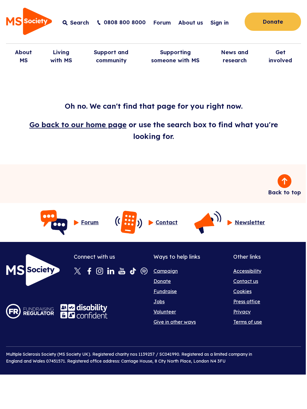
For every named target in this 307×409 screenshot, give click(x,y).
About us (190, 22)
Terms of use (247, 322)
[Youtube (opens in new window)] (122, 271)
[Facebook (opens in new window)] (88, 271)
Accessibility (247, 271)
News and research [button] (234, 56)
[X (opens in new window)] (77, 271)
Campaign (166, 271)
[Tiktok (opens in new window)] (133, 271)
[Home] (29, 22)
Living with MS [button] (61, 56)
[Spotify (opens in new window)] (144, 271)
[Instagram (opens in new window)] (99, 271)
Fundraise (165, 291)
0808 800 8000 (125, 22)
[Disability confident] (84, 311)
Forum (162, 22)
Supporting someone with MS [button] (175, 56)
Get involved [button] (280, 56)
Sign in (219, 22)
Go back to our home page (78, 124)
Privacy (242, 312)
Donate (273, 21)
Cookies (242, 291)
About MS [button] (23, 56)
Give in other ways (175, 322)
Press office (246, 302)
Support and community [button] (111, 56)
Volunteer (165, 312)
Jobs (159, 302)
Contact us (245, 281)
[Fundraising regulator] (30, 311)
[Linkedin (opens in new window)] (111, 271)
